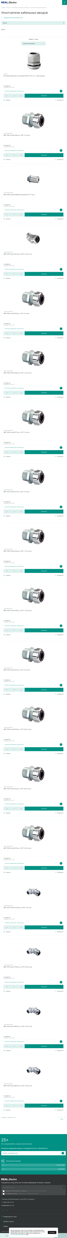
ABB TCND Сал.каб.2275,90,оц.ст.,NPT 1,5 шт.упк (17, 907)
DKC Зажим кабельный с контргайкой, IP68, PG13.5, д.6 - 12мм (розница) (24, 76)
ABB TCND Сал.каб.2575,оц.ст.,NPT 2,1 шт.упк (16, 432)
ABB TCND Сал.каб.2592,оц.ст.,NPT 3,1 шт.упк (16, 313)
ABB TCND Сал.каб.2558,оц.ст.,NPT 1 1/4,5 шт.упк (18, 610)
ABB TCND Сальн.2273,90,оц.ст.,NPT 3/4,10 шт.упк (18, 967)
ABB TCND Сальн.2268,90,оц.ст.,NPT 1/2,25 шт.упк (18, 1085)
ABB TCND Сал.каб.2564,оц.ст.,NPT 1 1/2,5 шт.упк (18, 551)
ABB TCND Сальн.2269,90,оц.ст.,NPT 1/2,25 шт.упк (18, 1026)
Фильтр (5, 23)
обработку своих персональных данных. (37, 1191)
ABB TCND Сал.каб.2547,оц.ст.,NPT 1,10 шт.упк (17, 670)
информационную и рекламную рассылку (27, 1193)
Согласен (52, 1232)
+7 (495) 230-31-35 (7, 1202)
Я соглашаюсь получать (21, 1193)
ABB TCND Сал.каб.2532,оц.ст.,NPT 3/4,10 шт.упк (17, 788)
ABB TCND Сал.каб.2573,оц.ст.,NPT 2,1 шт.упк (16, 491)
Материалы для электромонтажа (20, 7)
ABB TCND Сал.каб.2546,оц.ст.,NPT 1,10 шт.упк (17, 135)
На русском (60, 1165)
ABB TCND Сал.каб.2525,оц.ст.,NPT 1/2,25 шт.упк (17, 848)
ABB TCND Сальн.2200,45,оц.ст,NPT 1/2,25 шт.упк (18, 254)
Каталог (9, 7)
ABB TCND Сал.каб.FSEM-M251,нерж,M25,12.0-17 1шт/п (19, 194)
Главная (3, 7)
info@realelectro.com (7, 1205)
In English (61, 1169)
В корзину (44, 95)
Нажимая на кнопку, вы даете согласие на (26, 1190)
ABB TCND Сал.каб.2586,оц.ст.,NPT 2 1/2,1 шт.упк (17, 373)
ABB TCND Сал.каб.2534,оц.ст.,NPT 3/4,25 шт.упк (17, 729)
